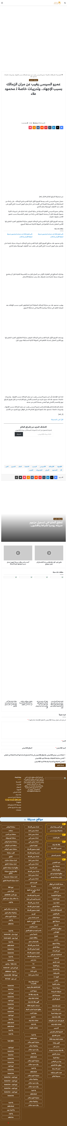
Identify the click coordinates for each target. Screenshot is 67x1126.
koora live (11, 949)
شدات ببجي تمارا (33, 830)
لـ (60, 470)
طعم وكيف (56, 973)
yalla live (10, 924)
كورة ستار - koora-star (11, 934)
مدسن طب (56, 1046)
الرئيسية (59, 75)
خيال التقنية (56, 899)
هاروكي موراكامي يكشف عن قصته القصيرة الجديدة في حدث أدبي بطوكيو (25, 703)
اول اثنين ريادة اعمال (56, 827)
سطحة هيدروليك (11, 838)
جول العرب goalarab (11, 895)
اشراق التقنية (56, 888)
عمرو (13, 466)
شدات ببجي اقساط (33, 827)
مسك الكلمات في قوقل (56, 884)
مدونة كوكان (56, 917)
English (18, 802)
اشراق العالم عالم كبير (56, 1032)
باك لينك (18, 794)
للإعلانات (5, 1123)
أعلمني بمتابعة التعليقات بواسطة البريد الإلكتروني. (49, 758)
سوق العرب (33, 991)
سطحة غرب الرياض (11, 845)
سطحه (11, 830)
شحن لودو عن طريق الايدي (33, 930)
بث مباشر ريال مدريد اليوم (10, 898)
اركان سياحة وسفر (56, 877)
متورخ (56, 936)
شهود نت (56, 977)
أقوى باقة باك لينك (33, 1002)
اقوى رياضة (56, 1043)
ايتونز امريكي (33, 845)
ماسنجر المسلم (56, 855)
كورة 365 (10, 887)
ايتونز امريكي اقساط (33, 906)
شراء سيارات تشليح (11, 864)
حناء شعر (33, 960)
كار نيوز (56, 925)
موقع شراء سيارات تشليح (10, 867)
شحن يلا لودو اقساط (34, 853)
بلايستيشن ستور (33, 941)
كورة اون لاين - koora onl (10, 967)
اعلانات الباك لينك (56, 1024)
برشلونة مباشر (33, 1046)
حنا (33, 964)
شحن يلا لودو (33, 926)
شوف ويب (56, 902)
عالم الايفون (56, 914)
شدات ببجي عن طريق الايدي (33, 890)
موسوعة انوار (56, 995)
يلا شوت (33, 1035)
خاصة (26, 466)
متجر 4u (33, 886)
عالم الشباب (56, 837)
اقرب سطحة (11, 853)
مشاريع (33, 1017)
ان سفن (56, 891)
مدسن (56, 939)
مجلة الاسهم (56, 906)
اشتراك (19, 434)
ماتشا (33, 967)
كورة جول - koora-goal (11, 938)
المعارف (56, 958)
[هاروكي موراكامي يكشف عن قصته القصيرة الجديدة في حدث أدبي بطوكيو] (25, 638)
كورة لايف (11, 993)
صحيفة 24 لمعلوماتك (14, 805)
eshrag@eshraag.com (34, 791)
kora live (10, 989)
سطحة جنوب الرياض (10, 849)
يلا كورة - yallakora (10, 971)
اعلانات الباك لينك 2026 (56, 1039)
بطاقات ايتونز (33, 938)
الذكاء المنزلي (17, 792)
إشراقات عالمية (50, 75)
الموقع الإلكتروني (27, 748)
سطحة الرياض (10, 827)
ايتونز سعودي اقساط (33, 849)
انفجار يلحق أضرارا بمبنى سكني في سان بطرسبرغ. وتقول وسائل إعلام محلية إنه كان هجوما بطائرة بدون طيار (56, 704)
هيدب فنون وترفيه (56, 1072)
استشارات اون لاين (56, 954)
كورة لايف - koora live (10, 1077)
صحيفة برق (56, 866)
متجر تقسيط (33, 867)
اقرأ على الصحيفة (57, 419)
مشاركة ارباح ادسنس (56, 830)
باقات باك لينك (56, 1017)
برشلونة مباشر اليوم (11, 912)
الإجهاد (59, 466)
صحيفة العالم (56, 1076)
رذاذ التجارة (56, 969)
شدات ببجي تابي (33, 838)
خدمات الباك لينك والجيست (33, 982)
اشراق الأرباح (56, 999)
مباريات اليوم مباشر (33, 1042)
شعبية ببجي (33, 934)
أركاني (56, 980)
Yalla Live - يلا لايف (11, 964)
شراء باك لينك (56, 1006)
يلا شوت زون (11, 1110)
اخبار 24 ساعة (56, 1069)
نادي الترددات (56, 951)
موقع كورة (11, 1040)
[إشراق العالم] (57, 2)
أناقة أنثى (56, 932)
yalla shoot (33, 1038)
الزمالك (51, 466)
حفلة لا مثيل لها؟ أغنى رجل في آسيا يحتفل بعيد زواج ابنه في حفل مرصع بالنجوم (11, 704)
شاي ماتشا (33, 971)
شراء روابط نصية (56, 1013)
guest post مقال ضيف (33, 987)
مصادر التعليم (56, 1054)
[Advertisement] (33, 18)
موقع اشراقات (56, 870)
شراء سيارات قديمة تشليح (11, 880)
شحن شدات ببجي (33, 917)
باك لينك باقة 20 (33, 994)
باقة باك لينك (56, 844)
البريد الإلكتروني (61, 748)
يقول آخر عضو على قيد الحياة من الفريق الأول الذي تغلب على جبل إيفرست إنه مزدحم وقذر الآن (42, 704)
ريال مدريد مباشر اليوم (10, 909)
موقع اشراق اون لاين (56, 873)
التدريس (56, 1028)
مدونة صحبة (56, 988)
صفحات (18, 810)
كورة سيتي (11, 891)
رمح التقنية (56, 965)
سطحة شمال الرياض (10, 841)
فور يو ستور (33, 882)
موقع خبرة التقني (56, 928)
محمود (54, 470)
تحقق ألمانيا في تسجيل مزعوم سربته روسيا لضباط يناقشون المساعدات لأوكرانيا (46, 525)
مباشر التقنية (56, 984)
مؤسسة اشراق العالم (14, 807)
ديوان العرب (33, 1013)
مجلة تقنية (56, 1057)
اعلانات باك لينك (33, 1020)
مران (46, 470)
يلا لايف (11, 902)
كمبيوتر (19, 787)
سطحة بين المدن (11, 834)
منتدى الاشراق (56, 1035)
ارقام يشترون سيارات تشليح (10, 872)
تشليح (11, 856)
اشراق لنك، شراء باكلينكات (56, 1020)
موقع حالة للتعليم (56, 1065)
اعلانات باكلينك (33, 1028)
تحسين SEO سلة (56, 848)
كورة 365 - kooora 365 (10, 975)
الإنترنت (18, 784)
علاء (20, 466)
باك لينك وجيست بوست (56, 1050)
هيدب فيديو (56, 962)
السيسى (42, 466)
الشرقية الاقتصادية (56, 910)
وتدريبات (38, 470)
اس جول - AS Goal (10, 979)
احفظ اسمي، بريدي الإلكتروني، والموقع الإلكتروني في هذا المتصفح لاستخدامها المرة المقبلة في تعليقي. (34, 755)
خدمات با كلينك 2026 (33, 1005)
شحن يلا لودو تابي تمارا (33, 899)
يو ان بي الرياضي (56, 1061)
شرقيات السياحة (56, 991)
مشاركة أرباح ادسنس (14, 797)
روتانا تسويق (56, 943)
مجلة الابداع (56, 947)
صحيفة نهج (56, 921)
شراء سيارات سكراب (11, 860)
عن (6, 466)
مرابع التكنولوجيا (56, 895)
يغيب (30, 470)
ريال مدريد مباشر (33, 1049)
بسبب (34, 466)
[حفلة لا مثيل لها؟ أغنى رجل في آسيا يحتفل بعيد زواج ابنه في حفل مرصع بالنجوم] (10, 638)
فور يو (33, 914)
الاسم (64, 741)
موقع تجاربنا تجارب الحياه (33, 1009)
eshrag (36, 123)
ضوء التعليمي (56, 862)
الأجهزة (19, 789)
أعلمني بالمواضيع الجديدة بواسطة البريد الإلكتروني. (49, 761)
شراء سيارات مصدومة (10, 877)
